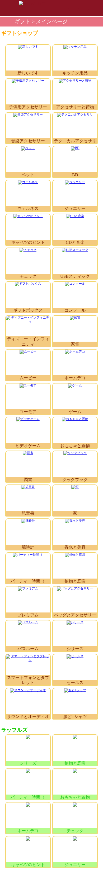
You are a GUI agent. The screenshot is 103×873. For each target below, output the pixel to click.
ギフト (22, 21)
